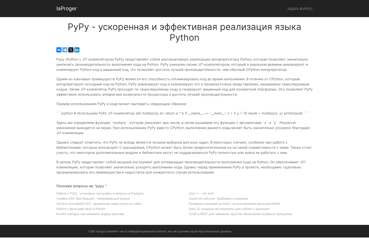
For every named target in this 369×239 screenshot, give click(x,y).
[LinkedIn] (76, 49)
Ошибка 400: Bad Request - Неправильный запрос (93, 198)
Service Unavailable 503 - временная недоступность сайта (99, 203)
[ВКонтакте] (59, 49)
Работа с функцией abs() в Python (80, 209)
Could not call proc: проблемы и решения (218, 198)
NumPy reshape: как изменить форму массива (90, 214)
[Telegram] (64, 49)
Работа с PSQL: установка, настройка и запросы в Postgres (100, 193)
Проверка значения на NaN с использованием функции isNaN (234, 203)
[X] (70, 49)
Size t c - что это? (201, 193)
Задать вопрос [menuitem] (300, 8)
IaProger (66, 8)
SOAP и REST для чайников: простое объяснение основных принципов (240, 214)
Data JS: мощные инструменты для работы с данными (229, 209)
